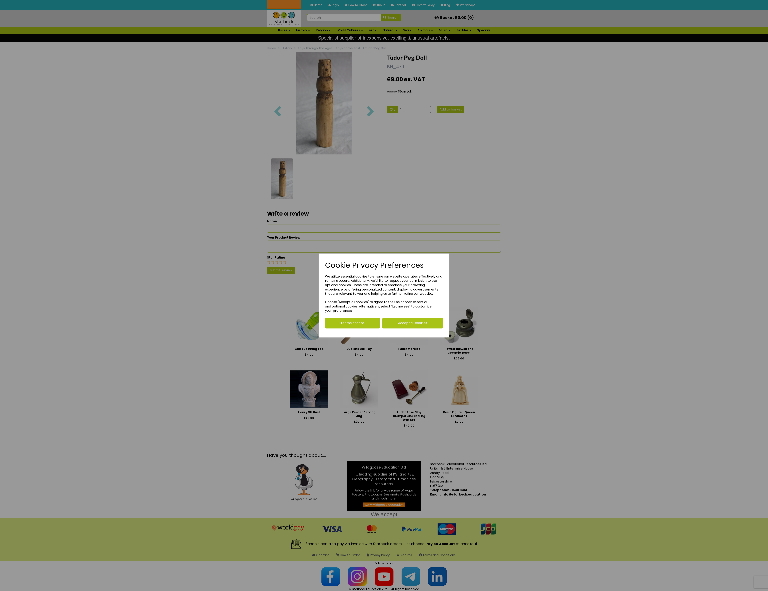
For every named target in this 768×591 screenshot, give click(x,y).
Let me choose (352, 323)
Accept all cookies (412, 323)
